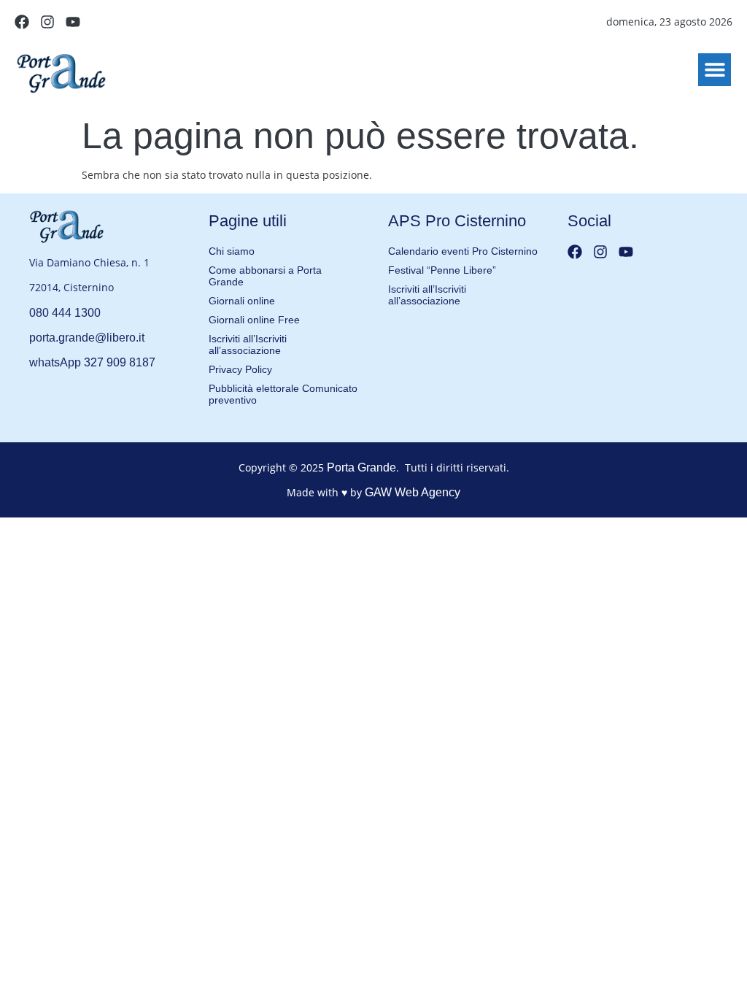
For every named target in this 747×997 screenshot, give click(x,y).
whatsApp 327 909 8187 (92, 362)
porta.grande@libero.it (86, 337)
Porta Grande (361, 467)
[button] (714, 69)
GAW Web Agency (412, 492)
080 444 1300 (65, 313)
